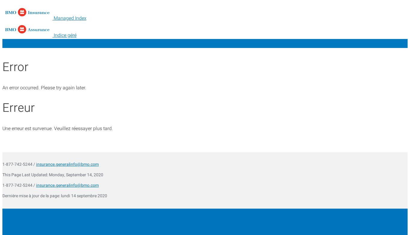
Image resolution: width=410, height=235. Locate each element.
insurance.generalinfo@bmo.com (67, 164)
